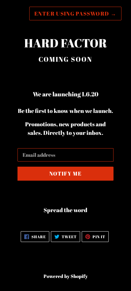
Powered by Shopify (66, 276)
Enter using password (75, 13)
